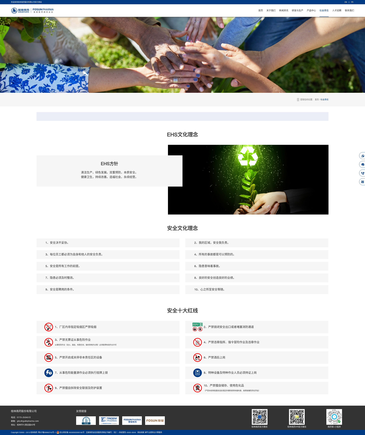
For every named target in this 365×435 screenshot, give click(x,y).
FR (352, 2)
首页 (260, 10)
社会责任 (324, 99)
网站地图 (140, 432)
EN (346, 2)
